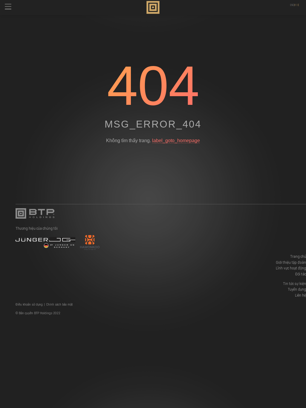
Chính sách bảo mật (59, 304)
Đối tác (300, 274)
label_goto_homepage (176, 140)
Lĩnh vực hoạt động (291, 268)
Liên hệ (300, 295)
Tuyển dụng (297, 289)
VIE (296, 5)
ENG (292, 5)
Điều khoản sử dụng (29, 304)
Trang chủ (298, 256)
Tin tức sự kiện (294, 283)
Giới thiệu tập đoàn (291, 262)
